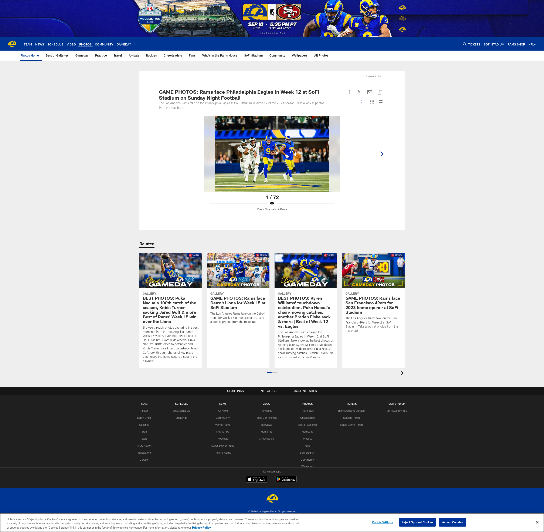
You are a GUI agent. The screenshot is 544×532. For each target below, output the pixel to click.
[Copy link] (380, 92)
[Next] (381, 153)
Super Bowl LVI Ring (222, 445)
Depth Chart (144, 417)
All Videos (266, 410)
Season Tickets (351, 417)
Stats (144, 438)
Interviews (266, 424)
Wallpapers (307, 466)
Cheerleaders (266, 438)
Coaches (144, 424)
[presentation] (403, 373)
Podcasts (223, 438)
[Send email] (369, 94)
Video (266, 403)
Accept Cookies (452, 522)
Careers (144, 459)
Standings (181, 417)
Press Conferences (266, 417)
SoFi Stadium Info (397, 410)
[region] (272, 522)
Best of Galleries (307, 424)
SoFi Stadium (307, 452)
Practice (307, 438)
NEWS (223, 403)
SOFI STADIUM (396, 403)
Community (223, 417)
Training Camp (222, 452)
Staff (144, 431)
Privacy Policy (201, 527)
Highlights (266, 431)
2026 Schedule (181, 410)
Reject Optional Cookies (417, 522)
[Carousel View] (363, 101)
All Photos (308, 410)
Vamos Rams (222, 424)
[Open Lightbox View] (272, 166)
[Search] (464, 44)
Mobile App (222, 431)
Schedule (181, 403)
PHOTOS (307, 403)
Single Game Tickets (351, 424)
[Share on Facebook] (349, 94)
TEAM (144, 403)
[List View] (381, 101)
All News (223, 410)
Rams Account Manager (351, 410)
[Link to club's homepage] (12, 44)
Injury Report (144, 445)
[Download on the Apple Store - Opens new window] (257, 479)
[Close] (537, 522)
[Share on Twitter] (359, 94)
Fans (307, 445)
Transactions (144, 452)
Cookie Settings (382, 522)
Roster (144, 410)
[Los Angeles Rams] (272, 499)
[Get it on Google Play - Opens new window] (286, 481)
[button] (269, 372)
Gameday (307, 431)
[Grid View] (372, 101)
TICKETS (352, 403)
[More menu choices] (136, 44)
